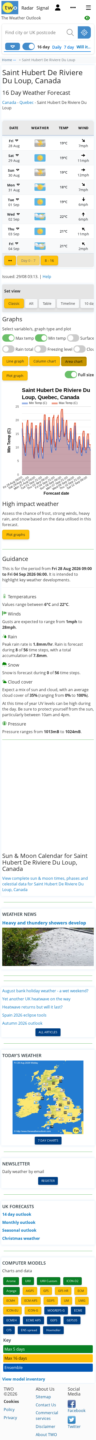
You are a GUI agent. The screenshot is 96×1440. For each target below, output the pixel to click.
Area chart (73, 361)
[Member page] (57, 8)
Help (47, 276)
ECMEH (11, 1320)
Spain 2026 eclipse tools (24, 1015)
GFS (46, 1291)
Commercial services (47, 1415)
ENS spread (29, 1330)
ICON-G (33, 1310)
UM (66, 1301)
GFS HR (63, 1291)
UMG (81, 1301)
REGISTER (48, 1181)
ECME (78, 1310)
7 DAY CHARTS (48, 1140)
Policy (9, 1409)
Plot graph (14, 375)
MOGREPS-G (56, 1310)
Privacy (10, 1417)
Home (7, 60)
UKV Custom (48, 1281)
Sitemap (43, 1396)
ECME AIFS (33, 1320)
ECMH (10, 1301)
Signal (42, 8)
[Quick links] (73, 8)
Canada (9, 102)
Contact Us (46, 1405)
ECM (81, 1291)
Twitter (74, 1426)
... (14, 59)
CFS (9, 1330)
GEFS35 (72, 1320)
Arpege (11, 1291)
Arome (11, 1281)
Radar (27, 8)
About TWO (46, 1434)
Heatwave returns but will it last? (32, 1007)
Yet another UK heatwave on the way (36, 999)
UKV (28, 1281)
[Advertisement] (48, 800)
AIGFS (30, 1291)
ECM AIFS (30, 1301)
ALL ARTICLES (48, 1032)
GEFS (53, 1320)
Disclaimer (45, 1426)
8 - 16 (49, 260)
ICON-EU (12, 1310)
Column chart (44, 361)
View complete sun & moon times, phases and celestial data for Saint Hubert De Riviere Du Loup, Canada (45, 884)
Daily (57, 47)
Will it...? (85, 47)
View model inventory (23, 1379)
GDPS (51, 1301)
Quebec (26, 102)
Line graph (15, 361)
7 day (69, 47)
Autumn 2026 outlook (22, 1023)
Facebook (76, 1410)
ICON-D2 (72, 1281)
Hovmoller (53, 1330)
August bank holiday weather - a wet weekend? (45, 990)
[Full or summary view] (10, 260)
